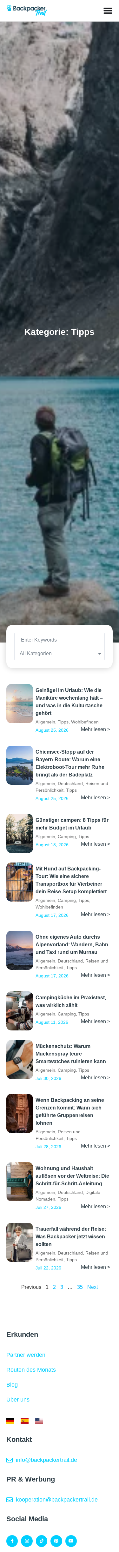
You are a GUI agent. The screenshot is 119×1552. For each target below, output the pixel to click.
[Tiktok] (41, 1541)
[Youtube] (71, 1541)
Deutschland (70, 783)
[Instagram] (26, 1541)
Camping (67, 836)
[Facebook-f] (12, 1541)
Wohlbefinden (85, 721)
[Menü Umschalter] (108, 11)
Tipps (63, 721)
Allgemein (45, 721)
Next (92, 1287)
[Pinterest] (56, 1541)
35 (80, 1287)
